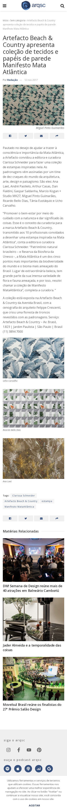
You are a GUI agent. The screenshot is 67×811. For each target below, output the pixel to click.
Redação (12, 80)
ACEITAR (34, 805)
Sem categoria (17, 20)
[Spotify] (7, 768)
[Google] (49, 768)
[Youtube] (29, 750)
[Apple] (18, 768)
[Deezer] (38, 768)
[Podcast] (28, 768)
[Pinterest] (39, 750)
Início (5, 20)
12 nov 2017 (31, 80)
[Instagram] (8, 750)
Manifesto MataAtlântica (19, 506)
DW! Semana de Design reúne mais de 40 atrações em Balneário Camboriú (32, 588)
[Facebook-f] (18, 750)
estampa (47, 501)
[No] (62, 795)
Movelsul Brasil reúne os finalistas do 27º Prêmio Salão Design (32, 706)
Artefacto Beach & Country (21, 501)
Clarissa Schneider (23, 495)
